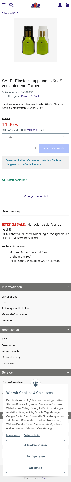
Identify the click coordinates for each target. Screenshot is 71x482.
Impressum (8, 362)
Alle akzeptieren (35, 445)
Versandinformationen (15, 314)
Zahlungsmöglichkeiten (16, 308)
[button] (60, 5)
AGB (4, 339)
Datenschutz (9, 345)
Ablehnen (35, 467)
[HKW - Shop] (35, 4)
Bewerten (7, 320)
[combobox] (35, 137)
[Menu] (3, 5)
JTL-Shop (42, 478)
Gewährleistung (11, 357)
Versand (32, 129)
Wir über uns (9, 296)
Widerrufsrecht (11, 351)
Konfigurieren (35, 456)
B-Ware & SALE (30, 96)
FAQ (4, 302)
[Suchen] (11, 5)
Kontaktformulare (12, 382)
